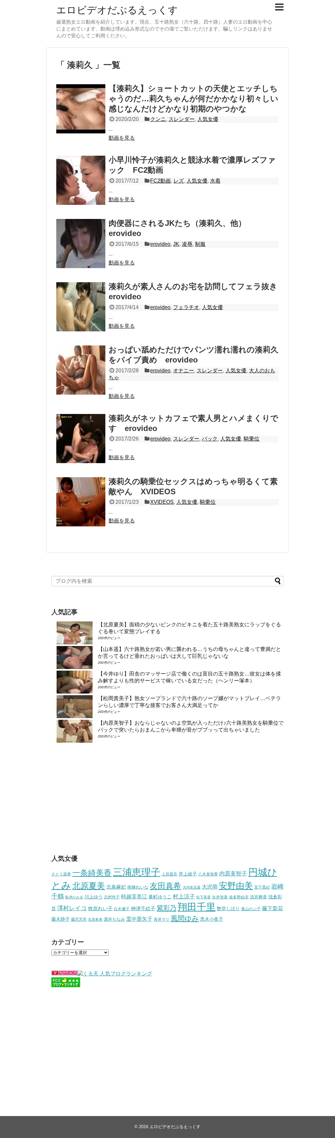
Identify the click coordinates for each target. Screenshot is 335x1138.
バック (210, 438)
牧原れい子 (100, 908)
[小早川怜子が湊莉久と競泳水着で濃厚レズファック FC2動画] (80, 180)
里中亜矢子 (139, 919)
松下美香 (203, 897)
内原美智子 (233, 873)
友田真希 (165, 885)
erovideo (160, 244)
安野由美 (236, 886)
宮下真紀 (262, 887)
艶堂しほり (228, 908)
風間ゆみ (185, 918)
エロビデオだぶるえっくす (117, 10)
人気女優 (207, 119)
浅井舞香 (258, 896)
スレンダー (181, 119)
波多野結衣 (239, 897)
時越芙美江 (134, 896)
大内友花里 (192, 887)
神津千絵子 (143, 908)
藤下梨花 (272, 908)
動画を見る (122, 138)
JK (176, 244)
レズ (178, 181)
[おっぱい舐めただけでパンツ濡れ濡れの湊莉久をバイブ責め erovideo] (80, 370)
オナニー (183, 370)
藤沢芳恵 (79, 919)
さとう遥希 (61, 874)
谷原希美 (95, 919)
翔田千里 (197, 906)
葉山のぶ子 (251, 909)
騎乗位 (251, 438)
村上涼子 (184, 896)
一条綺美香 (92, 872)
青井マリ (161, 919)
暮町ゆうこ (160, 896)
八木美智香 (208, 874)
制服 (200, 244)
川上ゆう (93, 896)
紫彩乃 (166, 908)
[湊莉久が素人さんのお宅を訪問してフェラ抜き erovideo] (80, 306)
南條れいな (138, 887)
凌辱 (187, 244)
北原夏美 (88, 885)
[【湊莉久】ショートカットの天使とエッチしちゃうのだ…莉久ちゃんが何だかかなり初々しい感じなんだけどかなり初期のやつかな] (80, 108)
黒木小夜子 (211, 919)
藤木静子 (60, 919)
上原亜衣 (169, 874)
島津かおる (74, 897)
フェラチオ (186, 307)
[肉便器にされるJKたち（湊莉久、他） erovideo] (80, 243)
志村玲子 (112, 897)
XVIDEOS (162, 502)
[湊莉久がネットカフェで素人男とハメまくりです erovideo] (80, 438)
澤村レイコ (72, 908)
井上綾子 (188, 873)
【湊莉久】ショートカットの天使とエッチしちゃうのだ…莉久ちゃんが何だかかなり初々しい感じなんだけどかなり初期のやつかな (193, 98)
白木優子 (122, 909)
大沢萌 (210, 887)
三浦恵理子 (136, 872)
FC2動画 (160, 181)
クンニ (158, 119)
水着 (215, 181)
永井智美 (220, 897)
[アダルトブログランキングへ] (64, 973)
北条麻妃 (116, 887)
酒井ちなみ (114, 919)
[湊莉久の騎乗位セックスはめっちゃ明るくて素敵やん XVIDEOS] (80, 501)
